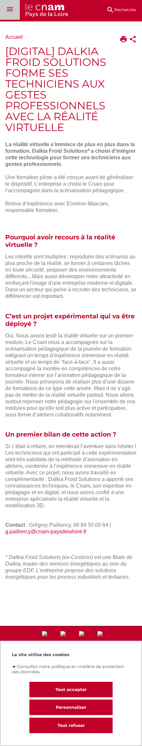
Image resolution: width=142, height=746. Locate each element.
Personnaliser (71, 707)
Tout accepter (71, 689)
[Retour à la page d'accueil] (44, 11)
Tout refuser (71, 725)
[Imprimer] (123, 40)
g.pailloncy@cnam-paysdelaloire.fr (46, 531)
